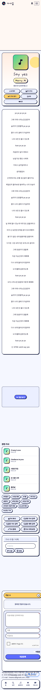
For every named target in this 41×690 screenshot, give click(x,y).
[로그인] (32, 3)
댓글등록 (23, 657)
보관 (21, 101)
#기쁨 (24, 497)
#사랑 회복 (16, 497)
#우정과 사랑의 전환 (9, 506)
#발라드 (5, 501)
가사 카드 (29, 91)
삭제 (20, 551)
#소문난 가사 (7, 510)
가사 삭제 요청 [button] (30, 529)
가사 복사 (13, 519)
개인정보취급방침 (8, 672)
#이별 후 (5, 497)
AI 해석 (13, 91)
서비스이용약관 (19, 672)
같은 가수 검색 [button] (13, 524)
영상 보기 (21, 397)
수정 (10, 551)
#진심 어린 (26, 501)
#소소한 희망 (23, 506)
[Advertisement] (20, 28)
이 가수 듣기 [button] (12, 96)
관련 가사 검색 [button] (30, 519)
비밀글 (38, 652)
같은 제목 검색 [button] (30, 524)
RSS (27, 677)
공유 (30, 96)
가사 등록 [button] (13, 529)
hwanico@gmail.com (17, 677)
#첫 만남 (32, 497)
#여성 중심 (15, 501)
